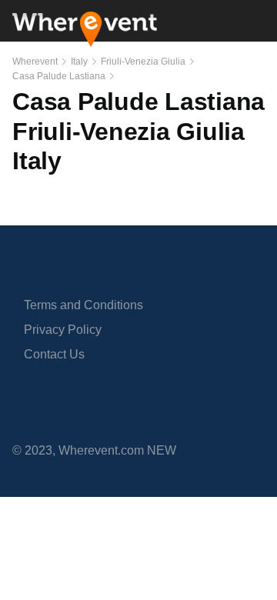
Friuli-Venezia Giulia (143, 61)
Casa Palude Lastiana (58, 76)
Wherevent (35, 61)
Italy (79, 61)
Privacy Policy (63, 329)
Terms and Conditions (83, 305)
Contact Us (54, 354)
